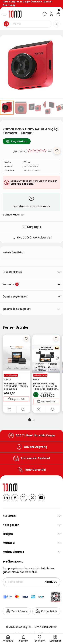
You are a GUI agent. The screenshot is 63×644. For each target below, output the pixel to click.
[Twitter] (32, 497)
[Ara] (6, 24)
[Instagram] (23, 497)
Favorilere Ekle (26, 338)
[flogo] (10, 487)
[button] (29, 419)
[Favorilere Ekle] (56, 150)
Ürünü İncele (23, 409)
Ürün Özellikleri (12, 272)
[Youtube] (41, 497)
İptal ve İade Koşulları (17, 309)
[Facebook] (14, 497)
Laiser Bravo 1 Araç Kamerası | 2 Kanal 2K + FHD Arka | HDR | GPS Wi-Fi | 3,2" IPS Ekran (45, 386)
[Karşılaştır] (9, 409)
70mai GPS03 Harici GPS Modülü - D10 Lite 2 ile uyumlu (16, 386)
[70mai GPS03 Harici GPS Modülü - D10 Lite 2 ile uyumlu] (16, 359)
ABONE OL (51, 582)
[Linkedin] (6, 497)
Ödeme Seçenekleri (15, 296)
